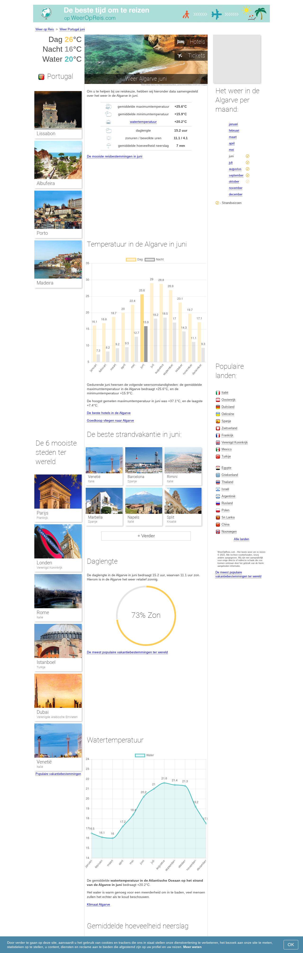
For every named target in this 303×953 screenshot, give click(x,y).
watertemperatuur (143, 122)
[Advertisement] (146, 195)
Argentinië (228, 496)
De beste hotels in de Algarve (109, 413)
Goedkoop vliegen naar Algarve (110, 420)
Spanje (226, 421)
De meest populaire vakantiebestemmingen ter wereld (127, 652)
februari (234, 130)
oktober (234, 181)
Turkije (41, 667)
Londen (44, 563)
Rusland (227, 503)
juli (231, 162)
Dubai (43, 712)
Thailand (227, 482)
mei (231, 150)
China (225, 524)
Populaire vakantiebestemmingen (58, 774)
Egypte (226, 468)
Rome (43, 612)
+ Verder (146, 535)
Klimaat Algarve (98, 904)
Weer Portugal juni (72, 29)
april (232, 143)
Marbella (95, 517)
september (236, 175)
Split (170, 517)
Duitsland (228, 407)
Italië (40, 617)
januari (233, 124)
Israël (225, 489)
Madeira (45, 283)
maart (233, 137)
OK (291, 944)
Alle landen (241, 539)
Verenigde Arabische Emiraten (57, 717)
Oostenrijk (229, 399)
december (235, 194)
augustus (235, 169)
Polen (225, 510)
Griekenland (230, 475)
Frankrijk (42, 518)
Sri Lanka (228, 517)
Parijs (42, 513)
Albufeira (46, 183)
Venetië (94, 476)
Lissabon (46, 133)
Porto (42, 233)
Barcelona (136, 476)
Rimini (172, 476)
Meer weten (192, 947)
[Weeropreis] (151, 22)
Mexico (227, 449)
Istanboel (46, 662)
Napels (133, 517)
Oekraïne (228, 414)
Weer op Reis (45, 29)
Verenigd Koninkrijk (49, 567)
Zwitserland (229, 428)
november (235, 188)
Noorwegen (229, 531)
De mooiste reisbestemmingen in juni (114, 156)
